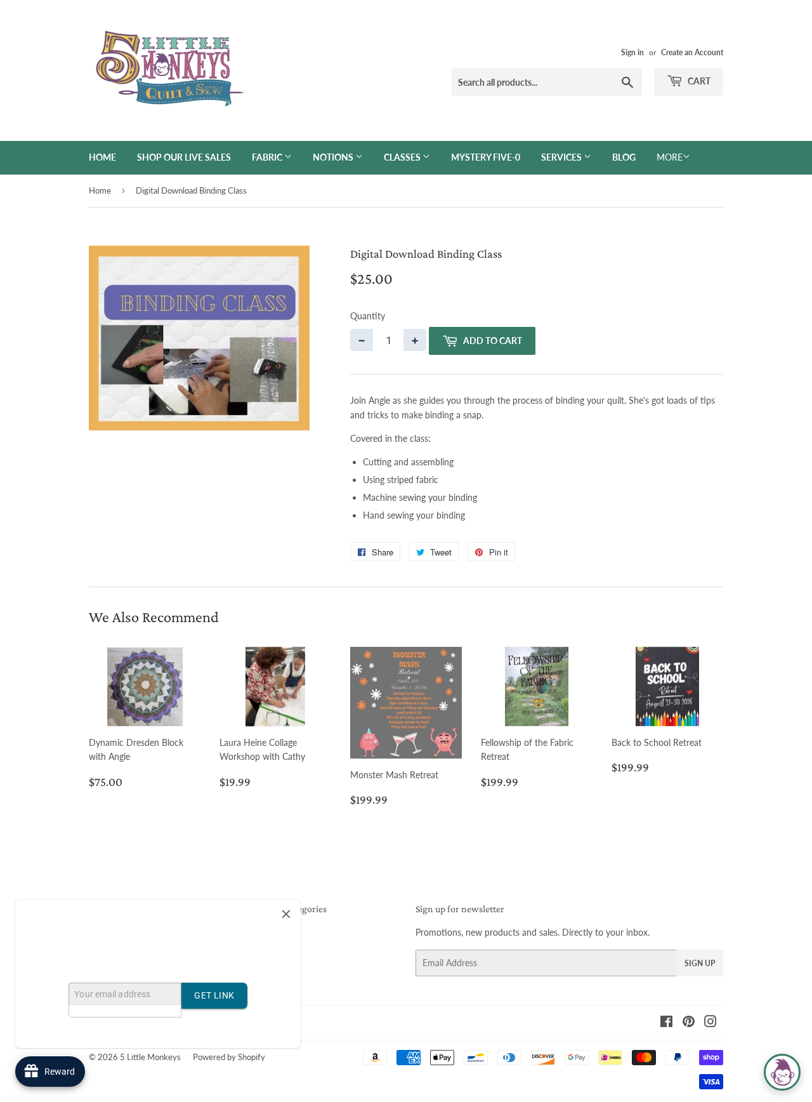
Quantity (367, 315)
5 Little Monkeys (150, 1057)
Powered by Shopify (229, 1057)
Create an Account (692, 52)
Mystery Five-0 (485, 157)
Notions (334, 157)
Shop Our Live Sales (184, 157)
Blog (624, 157)
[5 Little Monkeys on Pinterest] (688, 1023)
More (670, 157)
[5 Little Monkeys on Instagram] (710, 1023)
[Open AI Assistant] (782, 1072)
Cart (698, 81)
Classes (403, 157)
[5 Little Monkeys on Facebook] (666, 1023)
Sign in (632, 52)
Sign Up (699, 963)
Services (562, 157)
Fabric (268, 157)
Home (102, 157)
